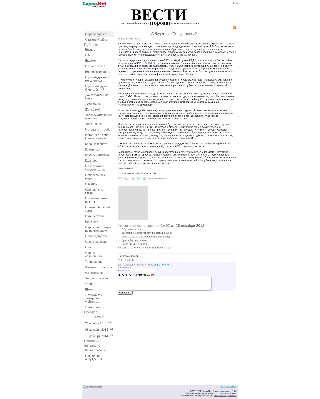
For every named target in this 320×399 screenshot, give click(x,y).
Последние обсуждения (93, 357)
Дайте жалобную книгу (96, 97)
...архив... (99, 317)
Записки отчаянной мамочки (98, 116)
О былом (91, 184)
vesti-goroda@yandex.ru (225, 395)
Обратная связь (228, 386)
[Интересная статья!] (122, 178)
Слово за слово (96, 241)
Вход (235, 3)
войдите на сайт (162, 264)
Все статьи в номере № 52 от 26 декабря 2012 (144, 247)
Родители (91, 221)
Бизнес (90, 49)
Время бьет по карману (134, 240)
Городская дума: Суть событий (96, 88)
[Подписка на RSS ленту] (234, 28)
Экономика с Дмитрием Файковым (94, 298)
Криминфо (92, 149)
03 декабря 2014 (99, 329)
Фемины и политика (98, 267)
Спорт (89, 247)
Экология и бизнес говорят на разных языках (146, 232)
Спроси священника (93, 254)
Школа (89, 289)
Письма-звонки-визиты (96, 200)
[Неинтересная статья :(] (119, 178)
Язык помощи (94, 307)
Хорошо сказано (96, 278)
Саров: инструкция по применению (98, 229)
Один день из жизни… (94, 191)
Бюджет (90, 60)
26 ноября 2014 (98, 323)
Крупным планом (97, 155)
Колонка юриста (96, 144)
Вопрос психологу (97, 71)
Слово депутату (96, 236)
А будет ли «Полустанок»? (174, 33)
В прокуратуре (95, 66)
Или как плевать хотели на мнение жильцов (146, 236)
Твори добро (94, 261)
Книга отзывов (95, 350)
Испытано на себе (97, 129)
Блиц (88, 55)
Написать (126, 259)
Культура (91, 160)
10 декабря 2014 (99, 336)
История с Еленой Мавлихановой (97, 136)
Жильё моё (93, 109)
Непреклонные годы (95, 176)
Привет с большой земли (97, 209)
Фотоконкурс (94, 272)
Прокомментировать (158, 178)
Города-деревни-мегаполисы (97, 79)
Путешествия (94, 216)
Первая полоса (95, 34)
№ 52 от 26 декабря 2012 (129, 38)
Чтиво (89, 284)
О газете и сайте (96, 39)
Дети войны (93, 104)
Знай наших (93, 124)
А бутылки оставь (131, 229)
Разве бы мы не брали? (134, 244)
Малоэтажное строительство (95, 168)
